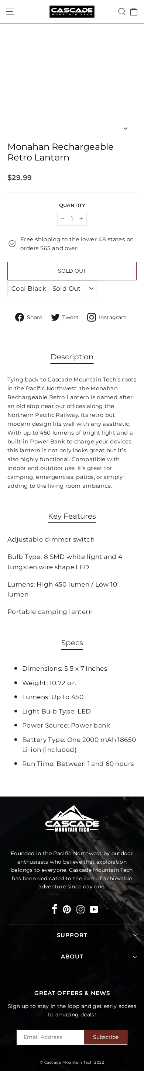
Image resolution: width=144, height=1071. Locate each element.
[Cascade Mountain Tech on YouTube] (94, 909)
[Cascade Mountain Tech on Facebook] (54, 910)
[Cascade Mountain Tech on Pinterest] (67, 909)
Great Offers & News (72, 993)
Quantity (72, 205)
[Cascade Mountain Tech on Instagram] (80, 909)
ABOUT (72, 956)
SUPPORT (72, 935)
